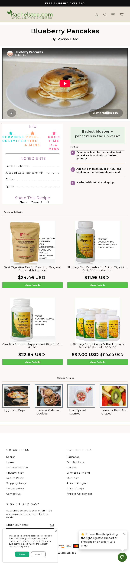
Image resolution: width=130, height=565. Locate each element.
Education (73, 456)
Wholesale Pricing (78, 472)
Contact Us (13, 493)
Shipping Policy (16, 483)
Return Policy (15, 477)
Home (10, 462)
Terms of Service (17, 467)
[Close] (55, 531)
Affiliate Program (77, 483)
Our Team (73, 477)
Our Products (75, 462)
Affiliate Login (75, 488)
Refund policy (15, 488)
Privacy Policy (15, 472)
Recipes (72, 467)
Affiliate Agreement (79, 493)
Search (11, 456)
